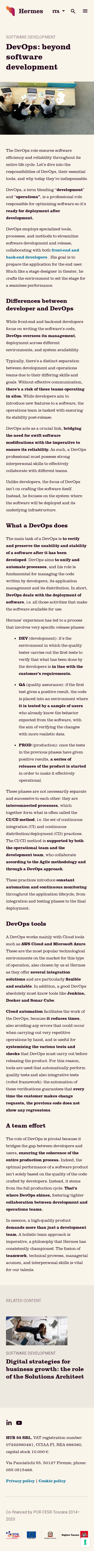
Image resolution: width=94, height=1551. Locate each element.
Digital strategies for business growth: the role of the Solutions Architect (45, 1368)
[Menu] (85, 11)
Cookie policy (52, 1481)
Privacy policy (20, 1481)
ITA (55, 11)
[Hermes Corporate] (24, 11)
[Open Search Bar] (70, 11)
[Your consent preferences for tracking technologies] (85, 1542)
